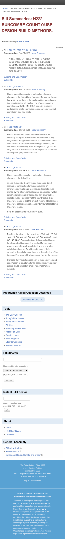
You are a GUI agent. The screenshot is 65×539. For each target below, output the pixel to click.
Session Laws (12, 335)
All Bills (9, 324)
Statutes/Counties (14, 341)
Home (5, 8)
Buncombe (9, 79)
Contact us (11, 434)
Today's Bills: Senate (15, 321)
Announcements (13, 345)
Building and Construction (15, 76)
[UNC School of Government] (31, 2)
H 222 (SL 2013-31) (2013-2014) (22, 50)
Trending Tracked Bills (16, 328)
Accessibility (36, 480)
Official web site (14, 448)
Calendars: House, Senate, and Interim (24, 454)
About (8, 427)
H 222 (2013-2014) (15, 86)
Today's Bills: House (15, 318)
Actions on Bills (13, 331)
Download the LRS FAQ (32, 299)
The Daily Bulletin (14, 314)
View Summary (38, 53)
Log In (26, 480)
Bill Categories (12, 338)
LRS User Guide (13, 430)
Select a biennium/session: (15, 365)
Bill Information (13, 451)
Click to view (23, 41)
